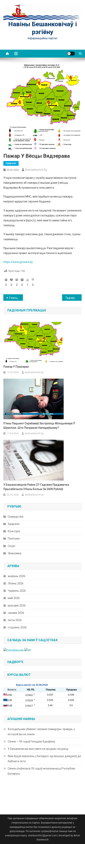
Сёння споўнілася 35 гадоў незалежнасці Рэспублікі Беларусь (41, 771)
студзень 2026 (17, 627)
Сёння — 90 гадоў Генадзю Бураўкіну (31, 741)
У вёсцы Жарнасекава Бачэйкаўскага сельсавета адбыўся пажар (16, 297)
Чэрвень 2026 (17, 590)
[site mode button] (71, 54)
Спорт (11, 546)
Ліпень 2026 (16, 583)
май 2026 (14, 598)
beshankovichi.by (36, 169)
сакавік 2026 (16, 612)
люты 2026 (15, 620)
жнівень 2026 (16, 576)
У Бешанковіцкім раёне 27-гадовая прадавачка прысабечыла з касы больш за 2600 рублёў (36, 487)
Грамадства (15, 516)
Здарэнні (11, 163)
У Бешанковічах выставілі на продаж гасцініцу (38, 748)
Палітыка (14, 538)
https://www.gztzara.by (18, 262)
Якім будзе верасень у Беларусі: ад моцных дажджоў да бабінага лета (44, 759)
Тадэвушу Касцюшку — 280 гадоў (73, 297)
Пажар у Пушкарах (16, 366)
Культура (14, 531)
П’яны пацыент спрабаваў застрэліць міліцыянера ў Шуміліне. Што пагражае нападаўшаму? (39, 425)
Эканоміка (14, 553)
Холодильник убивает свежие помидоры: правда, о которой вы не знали (41, 732)
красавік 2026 (17, 605)
